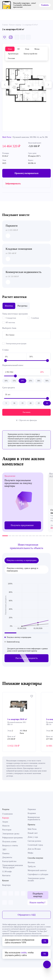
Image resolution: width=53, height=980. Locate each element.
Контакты (6, 875)
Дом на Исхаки (34, 849)
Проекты (31, 825)
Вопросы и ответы (10, 845)
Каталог (5, 881)
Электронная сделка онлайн (36, 879)
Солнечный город (35, 845)
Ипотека (31, 862)
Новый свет (33, 833)
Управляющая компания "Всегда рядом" (12, 866)
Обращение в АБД (26, 915)
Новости (5, 826)
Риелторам (6, 830)
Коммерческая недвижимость (34, 818)
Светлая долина (34, 841)
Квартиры (6, 885)
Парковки (32, 809)
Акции (5, 822)
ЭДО (4, 849)
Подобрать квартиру (38, 894)
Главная (5, 25)
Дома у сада (33, 837)
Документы (7, 857)
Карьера (5, 818)
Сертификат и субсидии (38, 874)
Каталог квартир (15, 25)
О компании (7, 814)
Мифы (30, 853)
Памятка (5, 853)
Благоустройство (9, 861)
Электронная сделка (10, 834)
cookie (24, 952)
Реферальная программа (12, 838)
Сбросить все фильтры (28, 420)
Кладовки (32, 813)
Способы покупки (35, 858)
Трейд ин (32, 866)
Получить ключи (9, 842)
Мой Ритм (6, 137)
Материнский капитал (37, 870)
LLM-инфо (7, 871)
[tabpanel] (22, 502)
